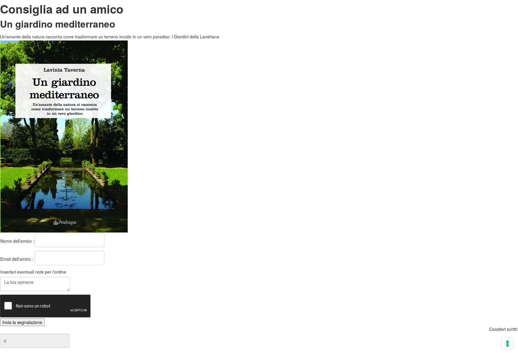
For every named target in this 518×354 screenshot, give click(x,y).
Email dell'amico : (16, 259)
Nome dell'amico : (17, 241)
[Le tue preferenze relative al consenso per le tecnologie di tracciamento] (507, 343)
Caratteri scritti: (503, 329)
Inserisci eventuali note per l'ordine (33, 272)
